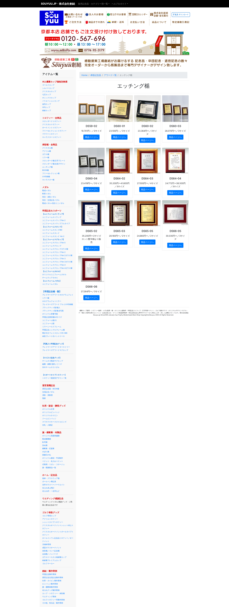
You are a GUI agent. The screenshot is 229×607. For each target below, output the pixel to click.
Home (84, 75)
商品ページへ (91, 137)
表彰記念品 (95, 75)
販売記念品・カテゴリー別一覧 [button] (93, 3)
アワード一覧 (110, 75)
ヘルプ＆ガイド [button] (119, 3)
